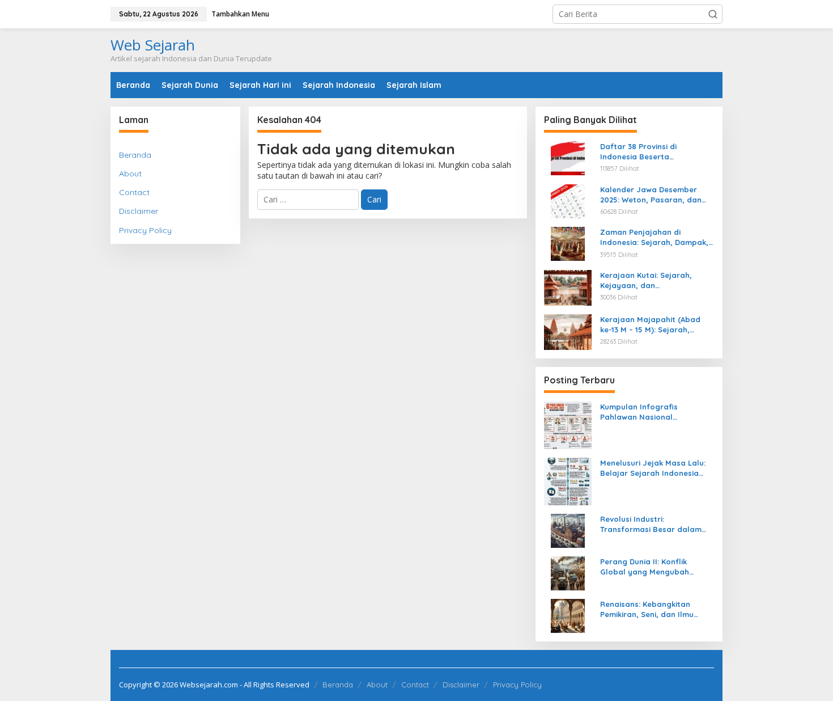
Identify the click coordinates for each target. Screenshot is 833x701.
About (130, 173)
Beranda (135, 155)
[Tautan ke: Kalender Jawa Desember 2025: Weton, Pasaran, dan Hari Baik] (568, 200)
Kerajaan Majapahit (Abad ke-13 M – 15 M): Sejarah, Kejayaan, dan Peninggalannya (650, 325)
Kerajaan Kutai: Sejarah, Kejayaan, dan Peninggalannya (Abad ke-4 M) (652, 280)
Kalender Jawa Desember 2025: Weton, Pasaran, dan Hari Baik (651, 195)
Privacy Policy (145, 230)
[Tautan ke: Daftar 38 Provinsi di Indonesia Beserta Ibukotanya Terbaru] (568, 157)
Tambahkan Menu (240, 14)
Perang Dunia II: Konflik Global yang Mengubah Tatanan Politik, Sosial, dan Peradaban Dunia (651, 567)
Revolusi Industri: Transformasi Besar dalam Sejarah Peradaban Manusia (654, 524)
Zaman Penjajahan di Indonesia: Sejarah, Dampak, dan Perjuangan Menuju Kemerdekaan (654, 237)
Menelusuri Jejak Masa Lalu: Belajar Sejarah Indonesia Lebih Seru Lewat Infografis (653, 468)
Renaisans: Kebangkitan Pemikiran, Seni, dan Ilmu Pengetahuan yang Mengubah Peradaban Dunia (657, 609)
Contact (134, 192)
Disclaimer (138, 211)
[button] (712, 14)
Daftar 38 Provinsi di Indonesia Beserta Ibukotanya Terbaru (638, 152)
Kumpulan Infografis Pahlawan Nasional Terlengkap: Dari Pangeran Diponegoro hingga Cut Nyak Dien (655, 412)
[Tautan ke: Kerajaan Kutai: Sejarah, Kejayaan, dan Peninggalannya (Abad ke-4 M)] (568, 286)
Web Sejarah (152, 45)
